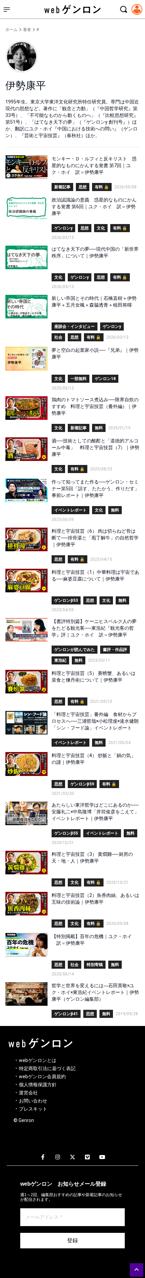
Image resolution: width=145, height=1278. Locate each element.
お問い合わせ (33, 1100)
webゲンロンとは (37, 1060)
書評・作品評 (115, 649)
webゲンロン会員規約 (42, 1076)
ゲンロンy (63, 228)
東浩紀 (60, 660)
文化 (101, 228)
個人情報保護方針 (38, 1084)
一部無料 (78, 378)
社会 (58, 337)
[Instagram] (57, 1157)
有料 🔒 (102, 187)
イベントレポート (70, 510)
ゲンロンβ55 (66, 833)
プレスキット (33, 1109)
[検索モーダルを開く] (123, 9)
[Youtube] (102, 1157)
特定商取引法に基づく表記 (47, 1068)
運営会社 (28, 1092)
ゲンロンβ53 (66, 600)
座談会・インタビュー (74, 326)
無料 (99, 428)
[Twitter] (72, 1157)
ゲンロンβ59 (82, 784)
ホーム (11, 29)
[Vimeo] (87, 1157)
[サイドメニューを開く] (6, 9)
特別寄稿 (95, 964)
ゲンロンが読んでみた (74, 649)
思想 (83, 187)
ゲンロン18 (105, 378)
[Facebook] (42, 1157)
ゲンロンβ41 (66, 1013)
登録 (72, 1240)
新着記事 (62, 187)
